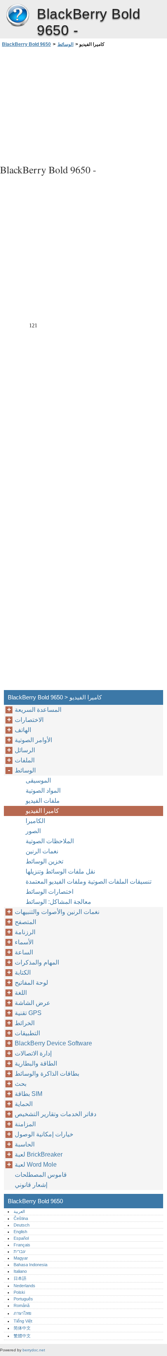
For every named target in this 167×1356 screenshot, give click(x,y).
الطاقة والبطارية (36, 1063)
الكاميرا (35, 821)
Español (21, 1238)
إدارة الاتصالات (33, 1053)
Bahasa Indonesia (30, 1264)
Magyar (21, 1258)
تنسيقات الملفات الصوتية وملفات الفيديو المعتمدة (88, 881)
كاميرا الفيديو (42, 810)
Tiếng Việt (23, 1321)
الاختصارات (29, 719)
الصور (33, 831)
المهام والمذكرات (37, 962)
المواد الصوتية (43, 790)
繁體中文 (22, 1335)
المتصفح (25, 922)
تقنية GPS (28, 1013)
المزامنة (25, 1124)
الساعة (24, 952)
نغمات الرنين (42, 851)
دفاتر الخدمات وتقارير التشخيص (55, 1114)
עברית (19, 1251)
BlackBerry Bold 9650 (17, 15)
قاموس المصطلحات (41, 1174)
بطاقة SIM (28, 1093)
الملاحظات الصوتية (50, 841)
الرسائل (25, 750)
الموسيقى (38, 780)
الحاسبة (25, 1144)
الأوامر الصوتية (33, 740)
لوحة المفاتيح (31, 982)
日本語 (20, 1278)
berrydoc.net (34, 1350)
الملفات (25, 760)
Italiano (20, 1271)
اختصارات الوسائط (49, 891)
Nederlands (24, 1285)
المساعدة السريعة (38, 709)
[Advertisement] (83, 104)
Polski (19, 1292)
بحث (20, 1083)
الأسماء (24, 942)
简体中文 (22, 1328)
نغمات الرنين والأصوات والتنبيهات (57, 912)
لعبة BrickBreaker (39, 1154)
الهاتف (23, 730)
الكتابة (23, 972)
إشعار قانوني (31, 1184)
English (20, 1231)
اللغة (21, 992)
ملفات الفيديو (43, 800)
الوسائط (65, 44)
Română (22, 1305)
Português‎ (23, 1299)
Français (22, 1244)
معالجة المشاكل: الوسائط (58, 901)
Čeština (21, 1218)
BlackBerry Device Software (53, 1043)
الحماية (24, 1104)
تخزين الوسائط (44, 861)
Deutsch (22, 1225)
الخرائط (25, 1023)
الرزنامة (25, 932)
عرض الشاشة (32, 1003)
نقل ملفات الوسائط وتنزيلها (60, 871)
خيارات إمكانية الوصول (44, 1134)
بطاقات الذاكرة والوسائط (47, 1073)
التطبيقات (27, 1033)
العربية (19, 1211)
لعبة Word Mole (36, 1164)
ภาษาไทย (22, 1313)
